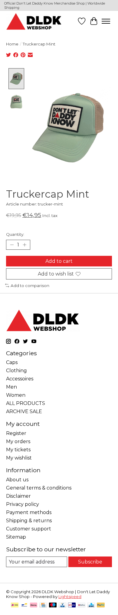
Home (12, 44)
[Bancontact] (24, 605)
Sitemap (16, 537)
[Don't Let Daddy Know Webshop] (34, 21)
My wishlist (19, 458)
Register (16, 433)
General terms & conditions (38, 488)
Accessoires (19, 379)
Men (11, 387)
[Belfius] (81, 605)
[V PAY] (62, 605)
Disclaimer (18, 496)
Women (15, 395)
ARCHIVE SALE (24, 411)
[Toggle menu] (106, 21)
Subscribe (90, 562)
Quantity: (15, 234)
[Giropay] (72, 605)
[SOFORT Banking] (33, 605)
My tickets (18, 450)
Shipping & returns (29, 520)
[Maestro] (53, 605)
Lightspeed (69, 596)
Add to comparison (30, 285)
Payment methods (28, 512)
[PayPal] (101, 605)
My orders (18, 441)
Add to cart (59, 261)
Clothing (16, 370)
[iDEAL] (14, 605)
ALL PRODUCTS (25, 403)
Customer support (28, 529)
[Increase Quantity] (24, 245)
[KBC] (91, 605)
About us (17, 480)
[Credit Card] (43, 605)
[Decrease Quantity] (12, 245)
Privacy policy (22, 504)
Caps (12, 362)
